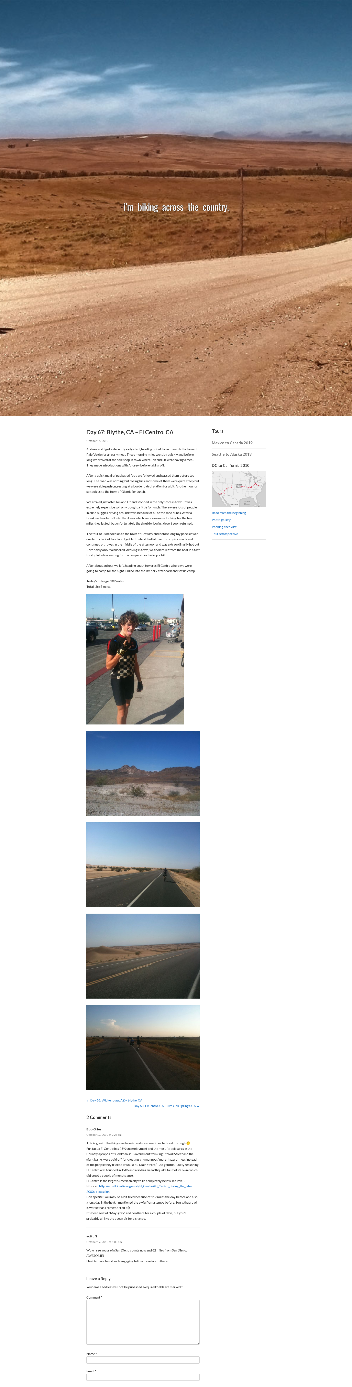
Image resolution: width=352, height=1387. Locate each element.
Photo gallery (221, 520)
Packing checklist (224, 527)
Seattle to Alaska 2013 (232, 454)
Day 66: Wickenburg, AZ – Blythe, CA (116, 1100)
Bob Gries (93, 1129)
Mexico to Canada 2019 (232, 443)
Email (91, 1371)
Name (91, 1354)
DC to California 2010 (230, 465)
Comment (94, 1297)
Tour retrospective (225, 534)
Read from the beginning (229, 513)
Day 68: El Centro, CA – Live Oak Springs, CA (165, 1106)
